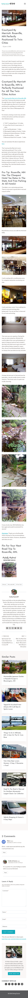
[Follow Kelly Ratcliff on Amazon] (21, 628)
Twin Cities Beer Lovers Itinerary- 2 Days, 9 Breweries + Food (13, 763)
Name (4, 912)
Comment (5, 890)
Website (4, 926)
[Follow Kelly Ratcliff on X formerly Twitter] (10, 628)
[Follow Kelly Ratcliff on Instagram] (12, 628)
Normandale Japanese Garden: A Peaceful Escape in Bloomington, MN (14, 678)
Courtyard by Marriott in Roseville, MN (15, 98)
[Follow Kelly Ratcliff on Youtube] (15, 628)
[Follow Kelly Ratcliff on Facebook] (7, 628)
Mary (8, 841)
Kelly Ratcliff (14, 597)
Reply (4, 852)
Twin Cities (19, 584)
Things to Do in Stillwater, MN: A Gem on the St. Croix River (13, 735)
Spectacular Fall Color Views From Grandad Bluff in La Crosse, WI (7, 640)
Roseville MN (11, 584)
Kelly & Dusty (12, 861)
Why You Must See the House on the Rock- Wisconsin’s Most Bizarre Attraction (21, 641)
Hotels (4, 584)
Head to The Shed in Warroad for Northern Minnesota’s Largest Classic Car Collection (14, 791)
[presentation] (14, 667)
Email (4, 919)
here (3, 144)
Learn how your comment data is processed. (14, 939)
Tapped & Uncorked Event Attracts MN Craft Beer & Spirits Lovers (12, 707)
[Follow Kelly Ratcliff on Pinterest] (18, 628)
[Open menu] (25, 3)
